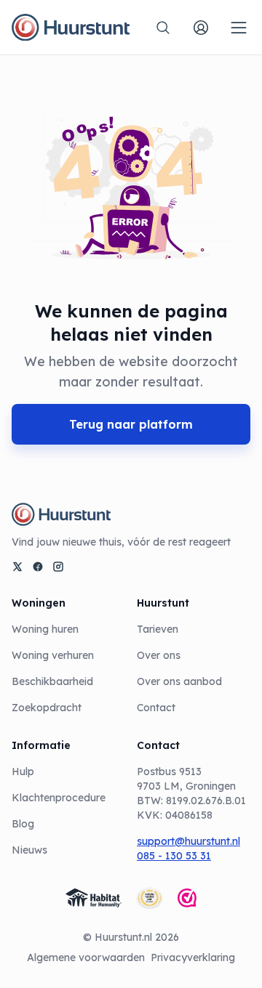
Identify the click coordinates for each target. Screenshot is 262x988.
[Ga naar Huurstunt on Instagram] (58, 566)
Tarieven (157, 629)
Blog (23, 823)
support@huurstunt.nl (188, 841)
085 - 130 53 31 (174, 855)
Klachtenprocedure (59, 797)
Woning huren (45, 629)
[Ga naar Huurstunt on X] (17, 566)
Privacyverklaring (193, 957)
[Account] (201, 27)
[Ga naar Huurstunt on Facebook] (38, 566)
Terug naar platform (131, 424)
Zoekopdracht (47, 707)
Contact (156, 707)
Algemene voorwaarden (86, 957)
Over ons (158, 655)
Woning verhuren (53, 655)
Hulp (23, 771)
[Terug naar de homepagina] (71, 27)
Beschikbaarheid (52, 681)
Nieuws (29, 850)
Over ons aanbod (179, 681)
